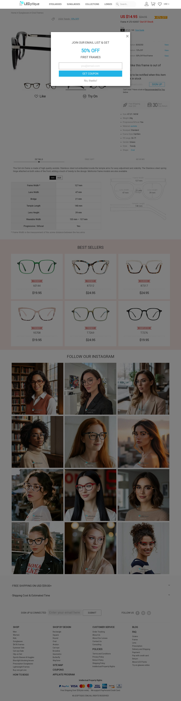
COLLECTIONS (92, 4)
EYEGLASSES (55, 4)
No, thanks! (90, 80)
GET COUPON (90, 73)
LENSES (108, 4)
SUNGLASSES (73, 4)
